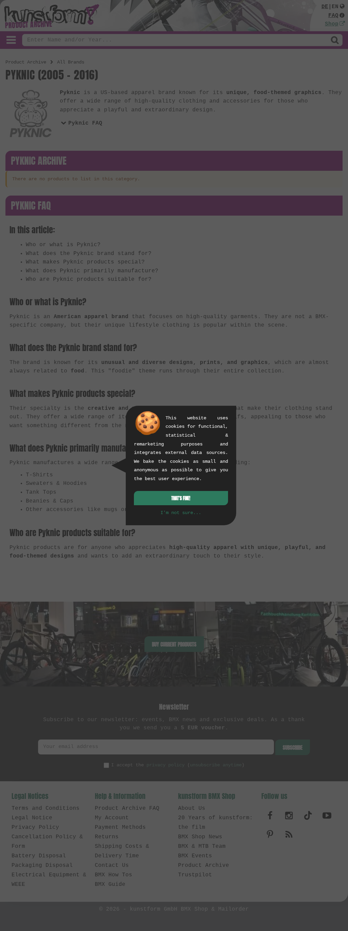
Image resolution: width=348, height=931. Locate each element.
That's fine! (180, 498)
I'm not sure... (180, 512)
